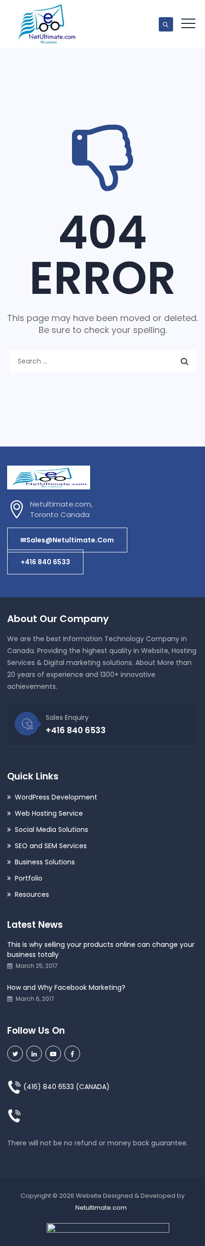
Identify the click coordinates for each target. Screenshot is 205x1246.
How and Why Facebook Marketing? (66, 987)
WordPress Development (56, 797)
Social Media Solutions (51, 829)
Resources (32, 894)
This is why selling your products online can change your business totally (101, 949)
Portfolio (28, 878)
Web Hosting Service (49, 813)
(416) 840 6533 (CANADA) (65, 1086)
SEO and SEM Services (51, 846)
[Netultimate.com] (46, 24)
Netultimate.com (101, 1207)
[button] (67, 540)
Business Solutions (45, 862)
